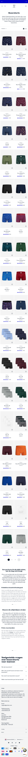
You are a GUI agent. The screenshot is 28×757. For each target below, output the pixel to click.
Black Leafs (7, 318)
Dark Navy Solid (20, 494)
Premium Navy (21, 202)
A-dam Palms (7, 260)
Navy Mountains (20, 318)
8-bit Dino (7, 173)
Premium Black (7, 202)
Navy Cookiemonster (7, 54)
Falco (7, 552)
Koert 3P (21, 435)
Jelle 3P (7, 376)
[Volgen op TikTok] (15, 742)
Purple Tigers (21, 144)
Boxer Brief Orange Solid (21, 464)
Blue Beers (7, 289)
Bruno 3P (21, 376)
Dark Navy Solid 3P (21, 347)
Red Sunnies (21, 289)
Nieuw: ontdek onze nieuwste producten (14, 1)
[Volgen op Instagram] (12, 742)
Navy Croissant (7, 115)
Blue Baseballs (7, 231)
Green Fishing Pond (21, 260)
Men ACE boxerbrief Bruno (7, 464)
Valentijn (7, 144)
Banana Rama (7, 84)
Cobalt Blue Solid (7, 494)
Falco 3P (21, 405)
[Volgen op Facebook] (8, 742)
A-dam (7, 52)
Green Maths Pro (21, 173)
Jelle (7, 523)
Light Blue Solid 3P (7, 347)
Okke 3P (7, 435)
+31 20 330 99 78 (5, 710)
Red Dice (21, 231)
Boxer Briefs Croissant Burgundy (21, 55)
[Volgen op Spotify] (19, 742)
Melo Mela (21, 552)
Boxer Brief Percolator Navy (21, 85)
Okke (21, 523)
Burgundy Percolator (20, 115)
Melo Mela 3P (7, 405)
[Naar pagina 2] (18, 559)
